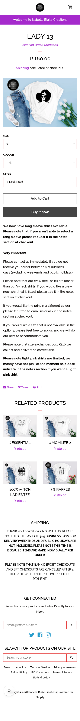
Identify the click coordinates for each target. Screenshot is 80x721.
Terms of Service (40, 667)
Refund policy (41, 677)
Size (6, 135)
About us (21, 667)
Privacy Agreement (65, 667)
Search (8, 667)
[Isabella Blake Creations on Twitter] (31, 636)
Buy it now (40, 212)
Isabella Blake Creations (40, 45)
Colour (8, 154)
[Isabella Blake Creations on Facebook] (40, 636)
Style (7, 173)
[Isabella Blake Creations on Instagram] (48, 636)
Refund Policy (19, 672)
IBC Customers (40, 672)
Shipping (22, 68)
